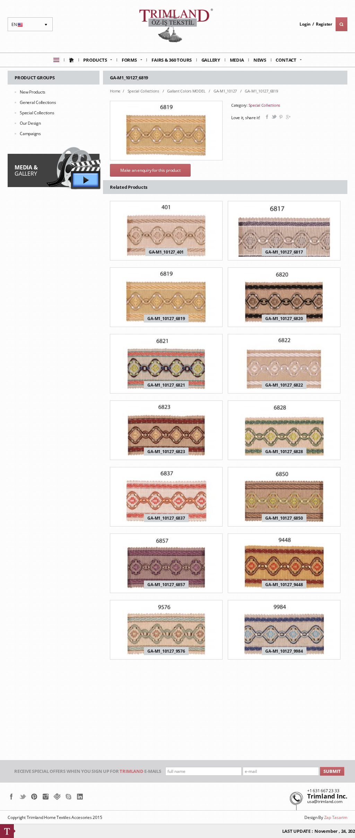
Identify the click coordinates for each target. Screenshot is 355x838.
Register (324, 24)
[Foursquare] (57, 796)
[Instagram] (45, 796)
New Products (32, 92)
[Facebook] (11, 796)
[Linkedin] (80, 796)
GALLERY (26, 170)
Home (115, 91)
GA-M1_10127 (226, 91)
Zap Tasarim (335, 817)
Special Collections (37, 113)
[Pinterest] (34, 796)
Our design (30, 123)
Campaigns (30, 133)
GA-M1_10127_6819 (261, 91)
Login (305, 24)
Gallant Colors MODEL (186, 91)
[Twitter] (22, 796)
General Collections (38, 102)
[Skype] (68, 796)
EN (17, 26)
